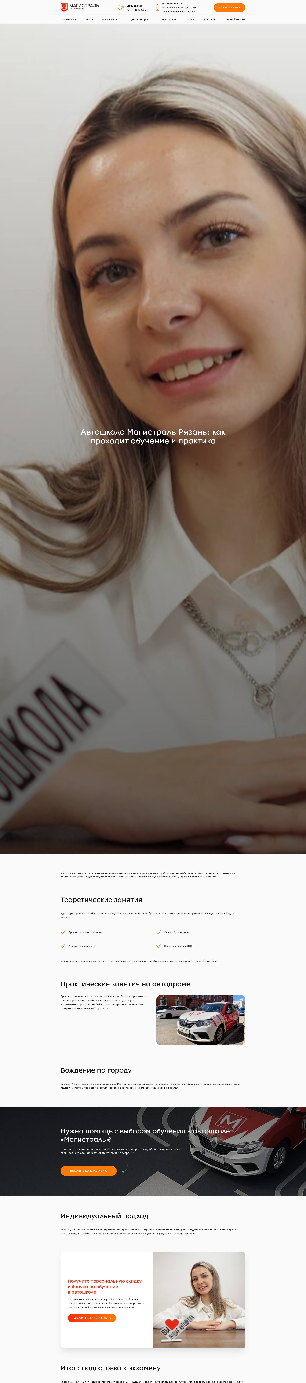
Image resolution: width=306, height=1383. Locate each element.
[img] (80, 7)
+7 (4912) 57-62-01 (137, 9)
